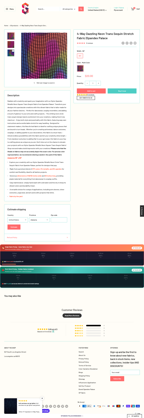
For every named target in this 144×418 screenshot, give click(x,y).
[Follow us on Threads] (42, 406)
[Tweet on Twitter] (131, 43)
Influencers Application (87, 383)
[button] (72, 416)
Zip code (54, 215)
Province (32, 215)
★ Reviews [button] (142, 211)
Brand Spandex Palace (87, 389)
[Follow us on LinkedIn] (66, 406)
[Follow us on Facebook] (34, 406)
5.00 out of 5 (52, 329)
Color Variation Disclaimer (88, 369)
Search (81, 352)
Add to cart (91, 91)
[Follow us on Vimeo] (62, 406)
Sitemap (82, 379)
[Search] (81, 9)
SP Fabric (82, 393)
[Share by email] (135, 43)
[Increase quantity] (98, 83)
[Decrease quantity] (87, 83)
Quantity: (80, 83)
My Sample (135, 416)
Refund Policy (12, 237)
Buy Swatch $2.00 (86, 98)
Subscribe (117, 379)
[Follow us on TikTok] (58, 406)
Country (10, 215)
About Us (82, 355)
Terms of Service (85, 365)
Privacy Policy (84, 359)
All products (14, 25)
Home (6, 25)
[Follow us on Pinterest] (50, 406)
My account (118, 10)
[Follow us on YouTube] (54, 406)
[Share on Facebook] (123, 43)
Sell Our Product (85, 386)
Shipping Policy (84, 376)
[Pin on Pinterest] (127, 43)
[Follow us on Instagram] (46, 406)
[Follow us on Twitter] (38, 406)
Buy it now (122, 91)
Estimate (14, 227)
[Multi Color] (80, 68)
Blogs (81, 372)
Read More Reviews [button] (72, 316)
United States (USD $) (12, 402)
